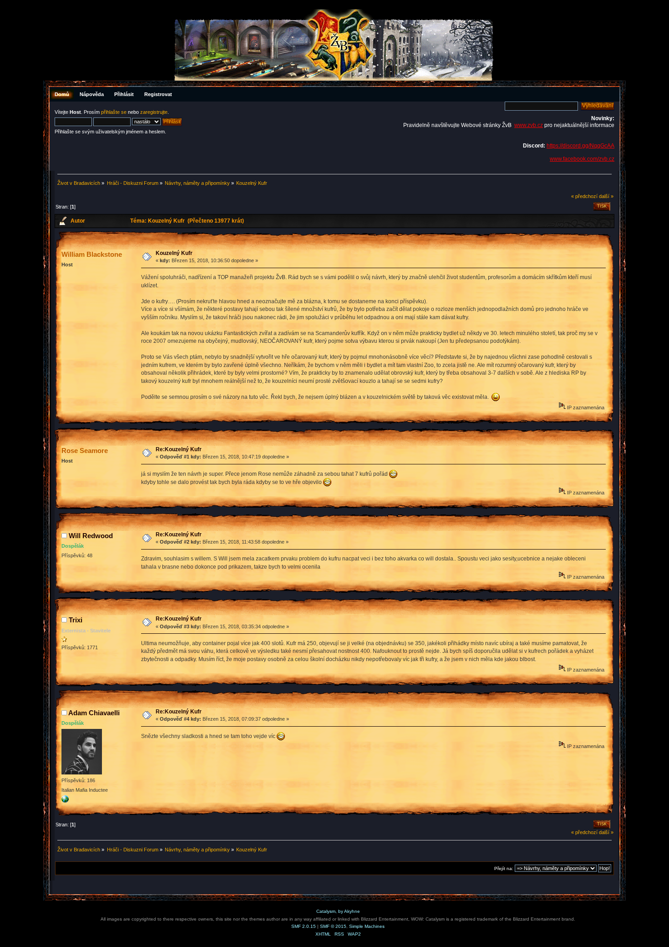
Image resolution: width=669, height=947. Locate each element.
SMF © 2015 (333, 926)
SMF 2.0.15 (303, 926)
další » (606, 196)
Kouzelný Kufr (174, 253)
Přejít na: (503, 868)
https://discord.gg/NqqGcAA (580, 146)
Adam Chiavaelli (94, 713)
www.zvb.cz (528, 125)
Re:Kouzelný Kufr (179, 449)
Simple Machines (367, 926)
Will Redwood (91, 536)
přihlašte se (114, 112)
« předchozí (584, 196)
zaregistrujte (153, 112)
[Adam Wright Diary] (65, 801)
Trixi (75, 620)
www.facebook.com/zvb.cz (582, 159)
